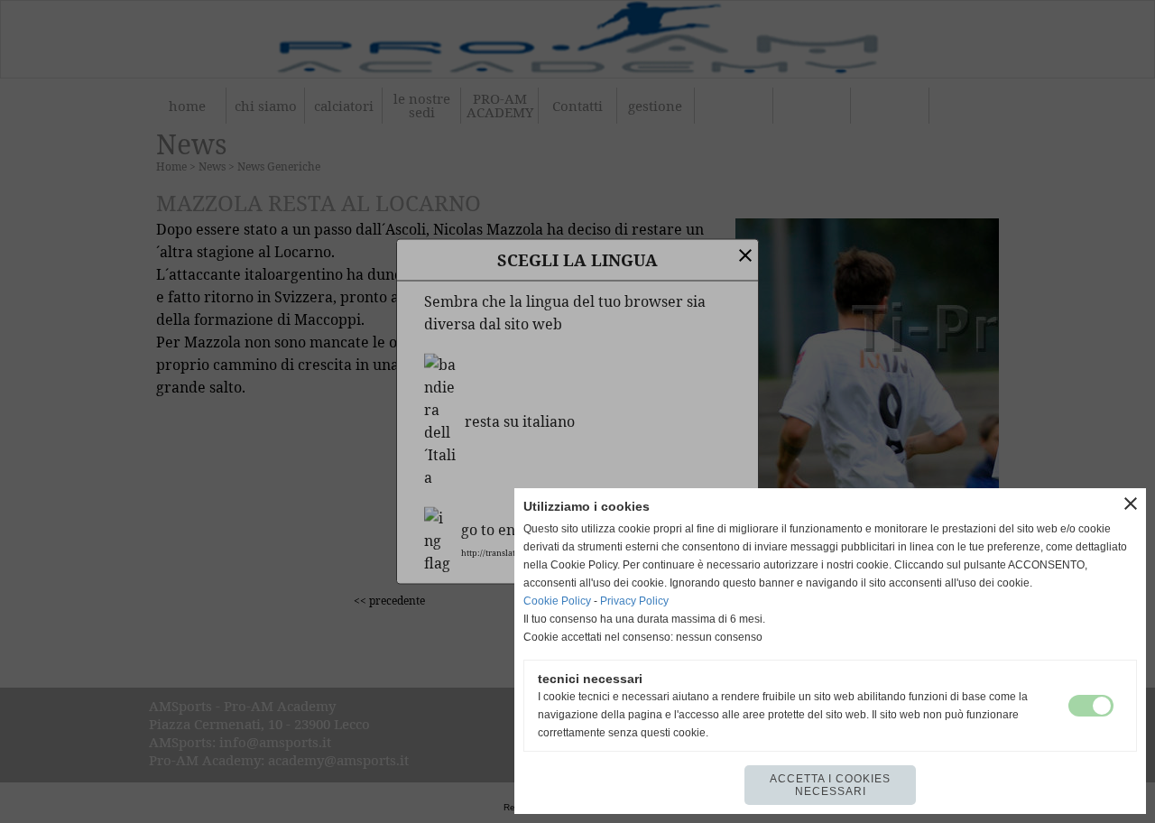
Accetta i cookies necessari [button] (830, 785)
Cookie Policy (557, 601)
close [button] (1130, 503)
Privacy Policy (634, 601)
